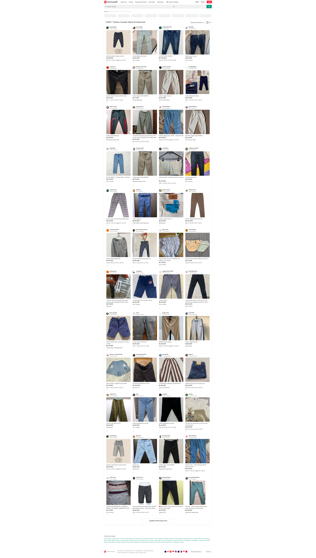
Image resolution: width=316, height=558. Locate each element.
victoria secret (176, 540)
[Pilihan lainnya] (107, 62)
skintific (151, 538)
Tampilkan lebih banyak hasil (158, 520)
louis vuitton (111, 542)
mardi (117, 540)
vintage (201, 540)
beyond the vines (154, 542)
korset (128, 542)
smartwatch (187, 540)
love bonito (118, 542)
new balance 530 (130, 538)
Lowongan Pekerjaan (148, 550)
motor (191, 538)
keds (105, 542)
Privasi (136, 552)
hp (142, 538)
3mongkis (160, 538)
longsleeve (195, 540)
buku (105, 538)
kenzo (136, 540)
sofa (132, 542)
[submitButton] (209, 6)
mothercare (115, 538)
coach (163, 540)
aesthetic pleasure (169, 538)
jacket (182, 542)
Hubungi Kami (128, 550)
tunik (105, 540)
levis (182, 540)
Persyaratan (131, 552)
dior (146, 540)
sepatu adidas (111, 540)
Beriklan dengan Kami (122, 552)
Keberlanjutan (139, 550)
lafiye (123, 542)
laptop (126, 540)
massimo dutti (145, 542)
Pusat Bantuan (120, 550)
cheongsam (176, 542)
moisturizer (186, 538)
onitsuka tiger (178, 538)
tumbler (131, 540)
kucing (162, 542)
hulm (120, 538)
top (155, 538)
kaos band (207, 540)
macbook (150, 540)
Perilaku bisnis (142, 552)
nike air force (168, 542)
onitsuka (146, 538)
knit (124, 538)
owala (109, 538)
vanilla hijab (158, 540)
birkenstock (137, 542)
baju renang (206, 538)
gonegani (168, 540)
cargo (122, 540)
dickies (138, 538)
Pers (134, 550)
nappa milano (197, 538)
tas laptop (141, 540)
